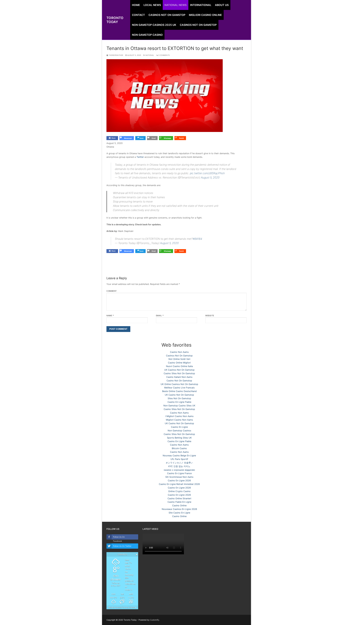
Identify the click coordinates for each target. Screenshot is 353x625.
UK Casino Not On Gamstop (179, 394)
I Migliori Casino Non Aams (179, 416)
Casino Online (179, 505)
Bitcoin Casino (179, 448)
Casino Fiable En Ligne (179, 501)
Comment (111, 291)
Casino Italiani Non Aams (179, 377)
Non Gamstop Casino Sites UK (179, 405)
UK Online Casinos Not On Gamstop (179, 384)
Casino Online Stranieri (179, 498)
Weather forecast (122, 607)
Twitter (140, 157)
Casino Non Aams (179, 352)
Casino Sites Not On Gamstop (179, 373)
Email (160, 315)
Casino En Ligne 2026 (179, 480)
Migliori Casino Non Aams (179, 419)
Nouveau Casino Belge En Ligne (179, 455)
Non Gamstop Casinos (179, 430)
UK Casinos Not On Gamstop (179, 369)
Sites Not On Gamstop (179, 398)
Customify (154, 620)
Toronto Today (115, 20)
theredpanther (115, 55)
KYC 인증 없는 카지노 (179, 466)
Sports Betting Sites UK (179, 437)
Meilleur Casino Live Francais (179, 387)
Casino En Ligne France (179, 473)
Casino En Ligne (179, 427)
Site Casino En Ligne (179, 512)
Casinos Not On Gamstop (167, 15)
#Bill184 (197, 238)
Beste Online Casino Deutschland (179, 391)
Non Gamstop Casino (147, 34)
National (149, 55)
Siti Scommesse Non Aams (179, 477)
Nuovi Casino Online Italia (179, 366)
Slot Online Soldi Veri (179, 359)
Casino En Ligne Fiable (179, 402)
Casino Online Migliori (179, 362)
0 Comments (164, 55)
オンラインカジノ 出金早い (179, 462)
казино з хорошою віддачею (179, 469)
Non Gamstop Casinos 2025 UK (154, 25)
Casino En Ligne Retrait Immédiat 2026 (179, 484)
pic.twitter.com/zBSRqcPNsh (207, 173)
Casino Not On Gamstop (179, 380)
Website (209, 315)
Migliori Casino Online (205, 15)
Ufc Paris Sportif (179, 459)
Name (110, 315)
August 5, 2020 (210, 177)
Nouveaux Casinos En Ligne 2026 (179, 509)
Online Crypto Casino (179, 491)
